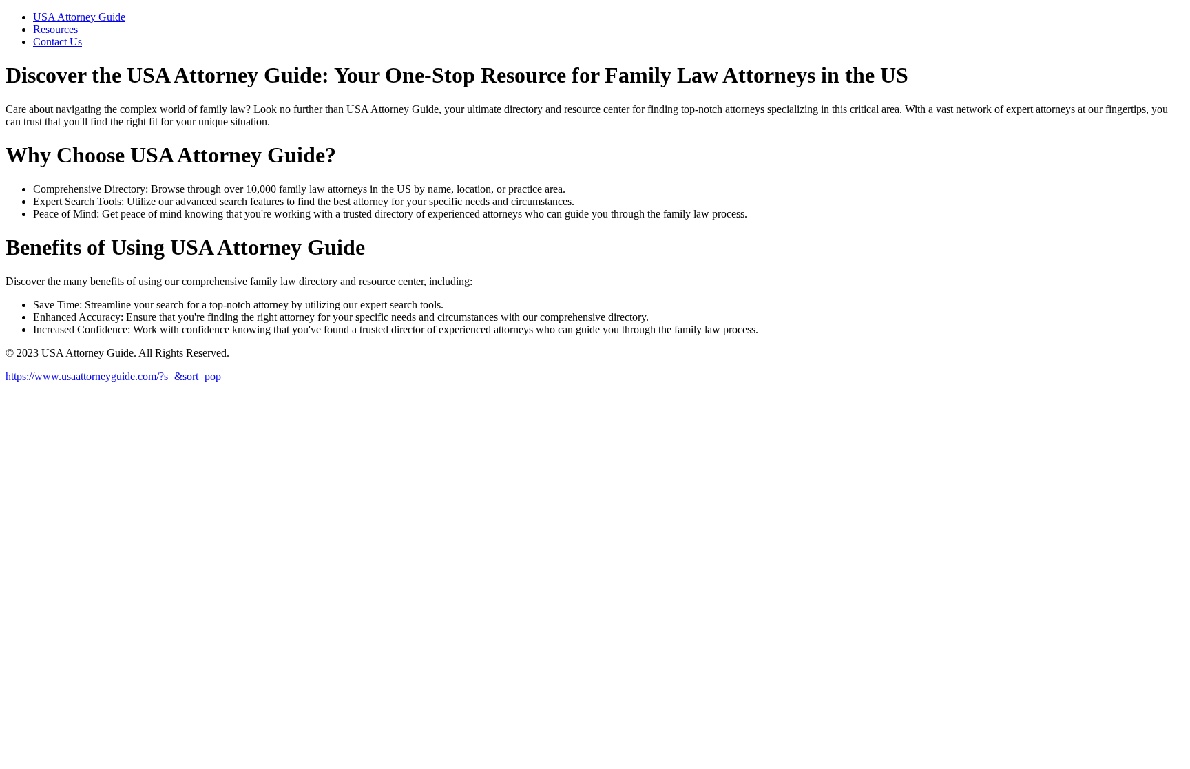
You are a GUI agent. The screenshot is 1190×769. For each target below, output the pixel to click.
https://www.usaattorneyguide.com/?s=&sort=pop (113, 376)
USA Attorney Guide (79, 17)
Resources (55, 29)
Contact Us (57, 42)
